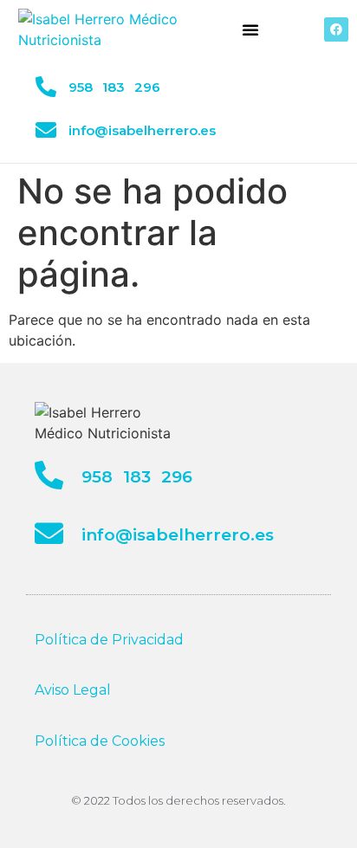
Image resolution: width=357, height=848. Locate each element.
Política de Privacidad (109, 639)
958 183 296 (114, 87)
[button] (250, 29)
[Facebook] (336, 29)
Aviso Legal (73, 690)
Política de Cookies (100, 741)
